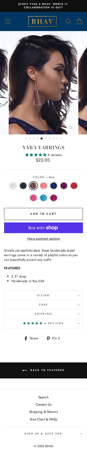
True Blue (54, 186)
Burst (33, 186)
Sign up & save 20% (43, 433)
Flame (74, 186)
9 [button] (58, 139)
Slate (23, 186)
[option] (43, 5)
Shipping (43, 314)
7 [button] (50, 139)
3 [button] (34, 139)
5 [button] (42, 139)
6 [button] (46, 139)
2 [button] (30, 139)
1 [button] (26, 139)
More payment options (43, 238)
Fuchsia (64, 186)
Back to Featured (47, 370)
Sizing (43, 295)
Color (43, 177)
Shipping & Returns (43, 411)
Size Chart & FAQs (43, 419)
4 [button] (38, 139)
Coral (43, 186)
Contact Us (43, 404)
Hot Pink (33, 198)
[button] (36, 154)
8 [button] (54, 139)
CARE (43, 304)
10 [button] (61, 139)
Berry (54, 198)
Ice (13, 186)
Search (43, 397)
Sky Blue (43, 198)
